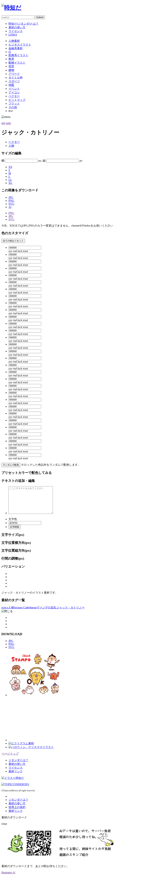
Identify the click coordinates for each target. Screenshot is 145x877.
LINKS (12, 34)
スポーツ (14, 81)
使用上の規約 (16, 807)
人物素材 (14, 40)
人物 (11, 145)
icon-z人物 (7, 607)
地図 (11, 84)
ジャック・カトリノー (70, 607)
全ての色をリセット (13, 240)
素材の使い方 (16, 27)
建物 (11, 70)
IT (9, 51)
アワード (14, 73)
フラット (14, 103)
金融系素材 (15, 48)
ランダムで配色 (11, 465)
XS (10, 166)
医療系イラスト (18, 55)
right (8, 123)
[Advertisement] (35, 719)
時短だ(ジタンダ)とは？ (23, 23)
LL (10, 179)
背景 (11, 66)
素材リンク (15, 771)
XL (10, 182)
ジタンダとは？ (18, 760)
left (3, 123)
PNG (11, 200)
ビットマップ (16, 99)
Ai (9, 206)
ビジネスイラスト (19, 44)
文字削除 (14, 527)
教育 (11, 58)
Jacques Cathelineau (25, 607)
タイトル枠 (15, 77)
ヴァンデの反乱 (46, 607)
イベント (14, 88)
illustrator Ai (8, 872)
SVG (11, 203)
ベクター (14, 96)
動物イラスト (16, 62)
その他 (12, 107)
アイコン (14, 92)
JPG (10, 197)
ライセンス (15, 31)
